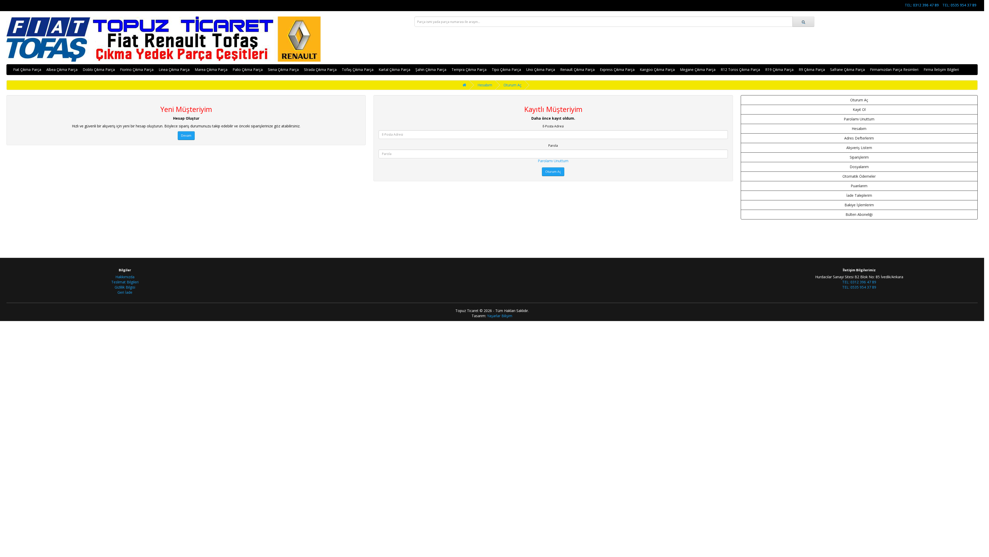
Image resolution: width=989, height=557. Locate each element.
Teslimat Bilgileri (125, 282)
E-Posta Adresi (553, 126)
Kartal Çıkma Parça (394, 69)
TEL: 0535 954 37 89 (959, 5)
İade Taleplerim (859, 195)
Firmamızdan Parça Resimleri (894, 69)
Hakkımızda (124, 276)
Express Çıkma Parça (617, 69)
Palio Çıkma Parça (248, 69)
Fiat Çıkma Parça (27, 69)
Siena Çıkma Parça (283, 69)
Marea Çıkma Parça (211, 69)
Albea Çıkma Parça (62, 69)
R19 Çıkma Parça (779, 69)
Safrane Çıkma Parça (847, 69)
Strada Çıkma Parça (320, 69)
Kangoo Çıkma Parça (657, 69)
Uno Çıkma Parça (540, 69)
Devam (186, 135)
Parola (553, 145)
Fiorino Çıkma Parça (137, 69)
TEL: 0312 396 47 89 (922, 5)
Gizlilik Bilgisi (125, 287)
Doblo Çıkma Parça (99, 69)
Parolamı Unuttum (553, 160)
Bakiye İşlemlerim (859, 204)
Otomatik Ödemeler (859, 176)
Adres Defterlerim (859, 138)
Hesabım (485, 85)
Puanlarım (859, 185)
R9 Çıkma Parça (812, 69)
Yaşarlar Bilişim (499, 315)
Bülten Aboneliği (859, 214)
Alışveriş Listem (859, 147)
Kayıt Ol (859, 109)
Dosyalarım (859, 166)
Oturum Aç (513, 85)
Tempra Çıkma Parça (469, 69)
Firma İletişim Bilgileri (941, 69)
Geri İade (124, 292)
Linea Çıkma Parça (174, 69)
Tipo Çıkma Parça (506, 69)
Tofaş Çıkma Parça (357, 69)
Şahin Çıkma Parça (430, 69)
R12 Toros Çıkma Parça (740, 69)
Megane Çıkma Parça (697, 69)
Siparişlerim (859, 157)
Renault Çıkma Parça (577, 69)
